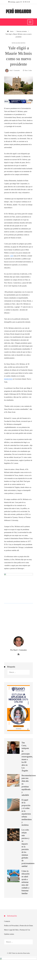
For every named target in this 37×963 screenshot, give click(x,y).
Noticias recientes (18, 43)
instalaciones (8, 379)
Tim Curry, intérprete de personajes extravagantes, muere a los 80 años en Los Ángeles (27, 757)
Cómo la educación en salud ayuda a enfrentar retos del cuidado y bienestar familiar (25, 882)
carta (11, 256)
